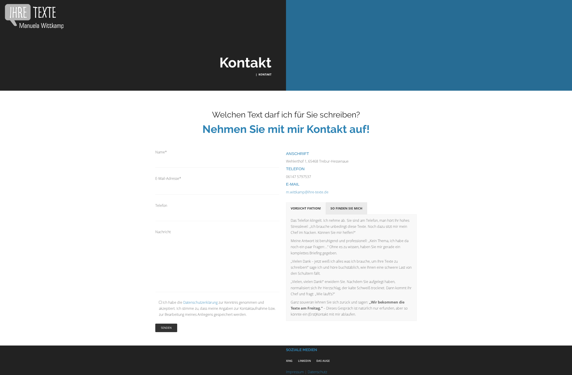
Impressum (295, 371)
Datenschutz (317, 371)
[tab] (306, 208)
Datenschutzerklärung (200, 302)
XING (289, 361)
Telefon (161, 205)
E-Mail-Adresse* (168, 178)
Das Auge (323, 361)
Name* (161, 152)
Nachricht (163, 231)
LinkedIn (304, 361)
